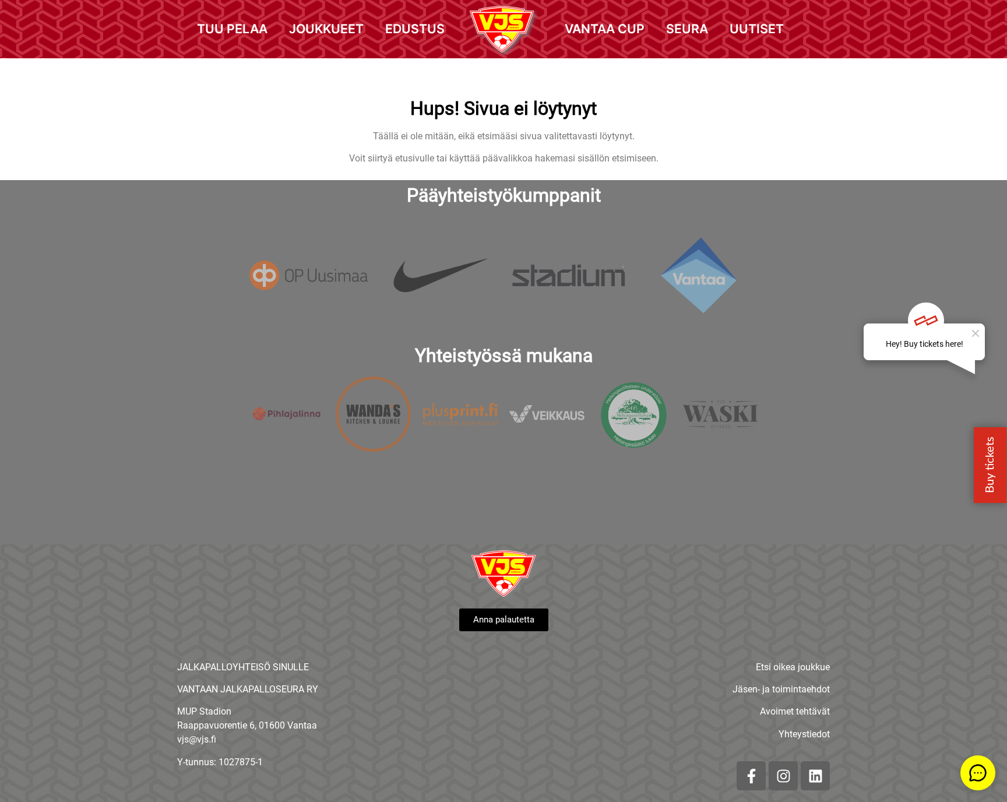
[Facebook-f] (751, 775)
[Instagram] (783, 775)
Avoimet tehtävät (795, 711)
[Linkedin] (815, 775)
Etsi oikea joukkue (793, 667)
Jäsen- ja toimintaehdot (781, 689)
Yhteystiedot (804, 734)
